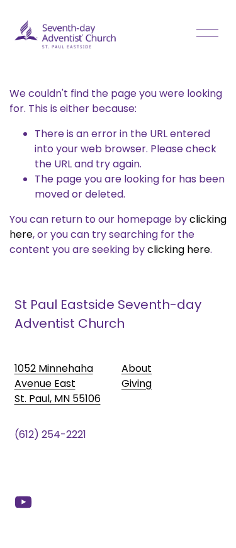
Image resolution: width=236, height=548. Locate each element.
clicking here (178, 249)
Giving (136, 383)
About (136, 368)
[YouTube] (23, 502)
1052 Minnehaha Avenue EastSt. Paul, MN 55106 (57, 383)
